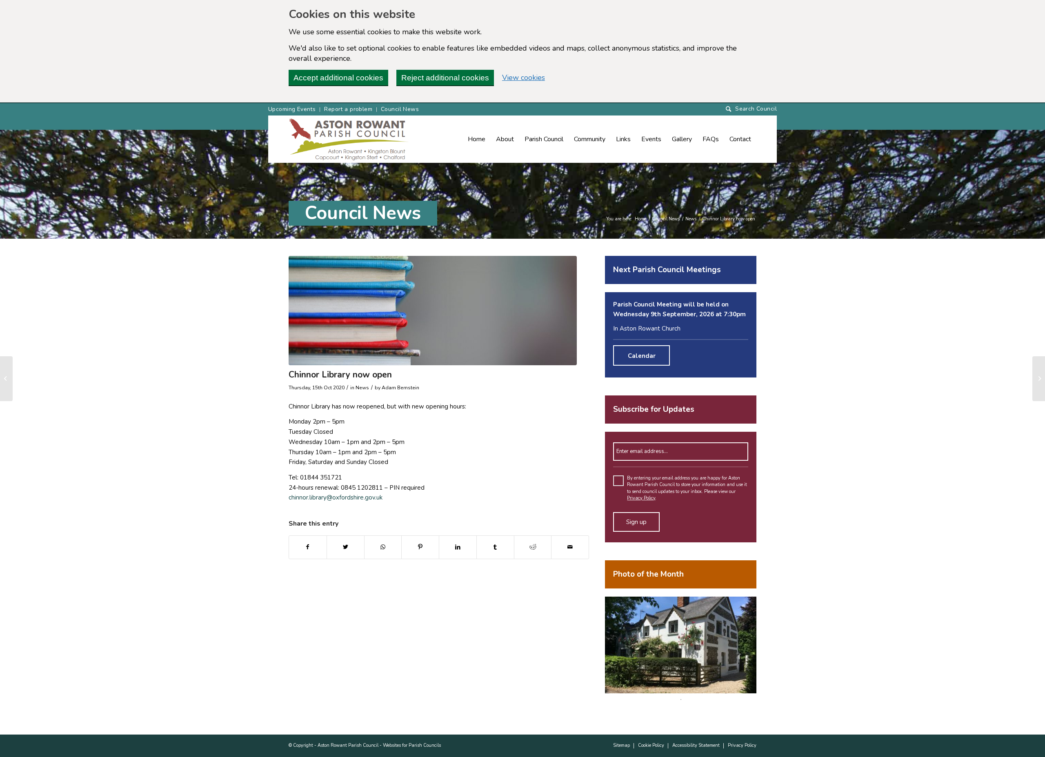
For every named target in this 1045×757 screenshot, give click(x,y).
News (690, 219)
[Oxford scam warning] (6, 378)
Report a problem (348, 109)
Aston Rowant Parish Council (348, 745)
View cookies (523, 77)
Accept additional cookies (338, 77)
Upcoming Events (292, 109)
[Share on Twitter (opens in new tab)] (345, 547)
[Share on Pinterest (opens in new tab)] (420, 547)
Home (640, 219)
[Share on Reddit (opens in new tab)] (532, 547)
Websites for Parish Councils (412, 745)
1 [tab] (681, 699)
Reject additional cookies (445, 77)
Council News (400, 109)
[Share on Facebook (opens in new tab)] (308, 547)
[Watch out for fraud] (1038, 378)
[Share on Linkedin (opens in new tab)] (457, 547)
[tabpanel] (680, 645)
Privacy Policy (641, 498)
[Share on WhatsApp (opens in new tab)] (383, 547)
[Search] (751, 109)
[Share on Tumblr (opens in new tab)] (495, 547)
